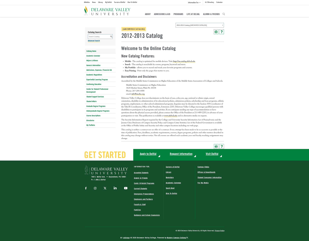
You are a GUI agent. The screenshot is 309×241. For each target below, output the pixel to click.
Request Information (181, 154)
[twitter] (105, 188)
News (94, 2)
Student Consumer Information (209, 177)
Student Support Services (95, 96)
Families (137, 210)
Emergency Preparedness (144, 194)
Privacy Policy (220, 231)
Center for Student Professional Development (97, 90)
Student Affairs (91, 101)
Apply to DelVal (148, 154)
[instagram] (95, 188)
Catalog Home (91, 51)
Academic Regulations (94, 74)
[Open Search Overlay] (224, 14)
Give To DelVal (132, 2)
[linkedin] (115, 188)
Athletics (87, 2)
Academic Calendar (93, 56)
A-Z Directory (209, 2)
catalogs (126, 237)
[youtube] (125, 188)
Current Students (140, 188)
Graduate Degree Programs (95, 106)
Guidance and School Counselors (147, 215)
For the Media (203, 183)
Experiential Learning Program (97, 79)
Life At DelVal (193, 14)
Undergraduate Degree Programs (97, 111)
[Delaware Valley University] (107, 10)
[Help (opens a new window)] (221, 31)
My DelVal (108, 2)
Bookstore (170, 177)
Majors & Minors (92, 60)
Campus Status (203, 167)
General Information (93, 65)
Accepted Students (141, 172)
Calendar (219, 2)
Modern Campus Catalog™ (177, 237)
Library (100, 2)
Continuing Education (93, 84)
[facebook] (86, 188)
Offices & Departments (206, 172)
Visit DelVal (212, 154)
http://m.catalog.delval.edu (184, 61)
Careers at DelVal (173, 167)
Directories (90, 120)
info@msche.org (138, 94)
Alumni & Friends (211, 14)
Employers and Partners (143, 199)
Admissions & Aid (162, 14)
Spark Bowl (170, 188)
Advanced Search (94, 40)
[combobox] (200, 25)
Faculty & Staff (140, 204)
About (148, 14)
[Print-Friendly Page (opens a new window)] (216, 31)
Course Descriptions (93, 115)
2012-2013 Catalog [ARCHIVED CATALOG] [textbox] (192, 25)
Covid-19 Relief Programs (144, 183)
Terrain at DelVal (119, 2)
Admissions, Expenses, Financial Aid (99, 70)
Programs (178, 14)
